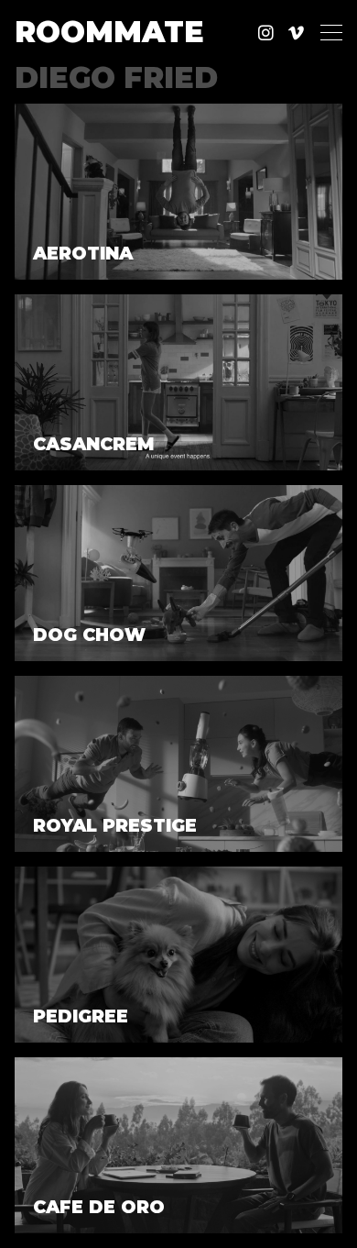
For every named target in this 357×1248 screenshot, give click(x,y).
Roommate (109, 32)
